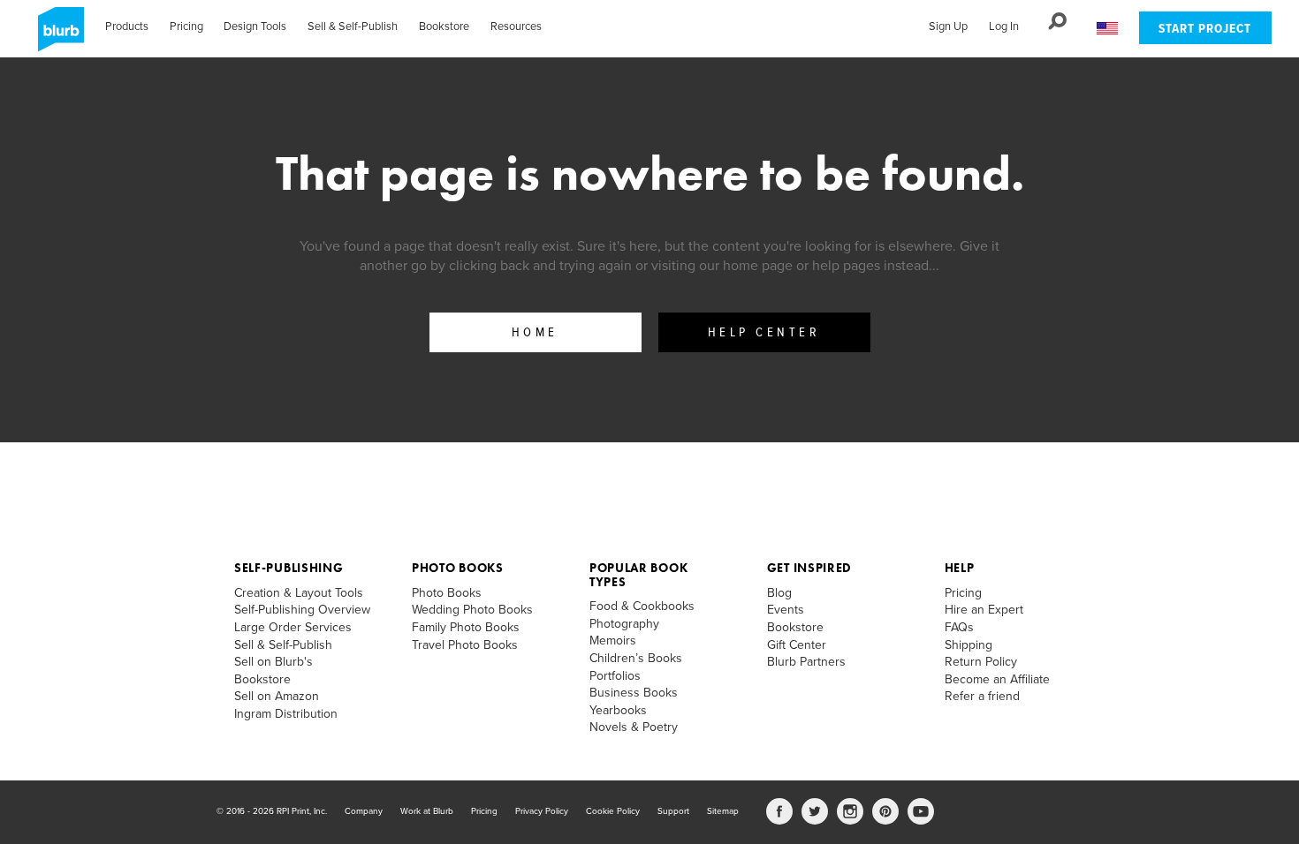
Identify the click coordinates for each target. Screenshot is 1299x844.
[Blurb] (56, 35)
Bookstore (444, 26)
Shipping (968, 644)
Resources (516, 26)
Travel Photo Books (465, 644)
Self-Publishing (289, 568)
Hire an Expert (984, 609)
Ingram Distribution (286, 713)
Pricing (186, 26)
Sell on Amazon (276, 696)
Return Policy (981, 661)
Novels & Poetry (633, 727)
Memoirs (612, 640)
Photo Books (458, 568)
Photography (624, 623)
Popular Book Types (638, 574)
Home (535, 333)
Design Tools (255, 26)
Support (673, 811)
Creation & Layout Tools (298, 592)
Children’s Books (635, 658)
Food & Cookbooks (642, 606)
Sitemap (723, 811)
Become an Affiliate (997, 679)
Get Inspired (809, 568)
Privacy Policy (541, 811)
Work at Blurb (426, 811)
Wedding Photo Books (472, 609)
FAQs (959, 627)
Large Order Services (293, 627)
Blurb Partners (806, 661)
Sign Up (948, 26)
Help (960, 568)
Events (785, 609)
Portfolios (615, 675)
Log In (1004, 26)
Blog (779, 592)
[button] (1107, 29)
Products (126, 26)
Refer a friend (982, 696)
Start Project (1204, 29)
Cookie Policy (613, 811)
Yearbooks (618, 710)
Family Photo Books (466, 627)
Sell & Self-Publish (353, 26)
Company (364, 811)
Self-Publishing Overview (302, 609)
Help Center (764, 333)
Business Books (633, 692)
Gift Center (796, 644)
